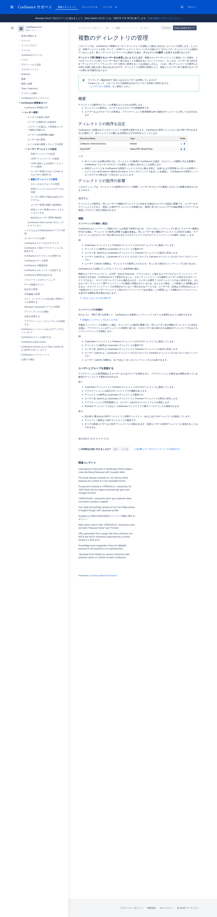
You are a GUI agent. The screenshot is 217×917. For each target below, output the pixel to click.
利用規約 (151, 907)
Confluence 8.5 (34, 27)
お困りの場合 (27, 359)
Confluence (94, 575)
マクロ (24, 59)
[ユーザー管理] (134, 27)
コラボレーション (30, 69)
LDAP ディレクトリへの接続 (45, 158)
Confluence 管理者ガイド (34, 102)
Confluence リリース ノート (35, 354)
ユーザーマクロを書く (35, 238)
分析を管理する (32, 316)
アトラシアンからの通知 (36, 311)
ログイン (192, 7)
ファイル (25, 50)
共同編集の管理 (32, 294)
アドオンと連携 (29, 93)
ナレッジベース (90, 7)
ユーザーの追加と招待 (38, 117)
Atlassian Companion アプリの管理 (42, 306)
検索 (182, 7)
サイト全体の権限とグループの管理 (45, 144)
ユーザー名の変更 (36, 139)
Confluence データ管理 (36, 260)
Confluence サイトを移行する (36, 337)
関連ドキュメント (67, 7)
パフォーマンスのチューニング (39, 279)
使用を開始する (29, 35)
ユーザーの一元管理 (100, 86)
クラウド (166, 27)
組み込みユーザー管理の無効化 (46, 217)
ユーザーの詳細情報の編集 (40, 134)
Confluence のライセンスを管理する (42, 255)
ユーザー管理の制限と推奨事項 (46, 204)
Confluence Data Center (33, 341)
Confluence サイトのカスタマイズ (41, 243)
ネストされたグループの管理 (45, 184)
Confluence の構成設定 (36, 265)
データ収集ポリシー (34, 284)
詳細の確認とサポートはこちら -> (165, 18)
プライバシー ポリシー (131, 907)
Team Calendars (29, 88)
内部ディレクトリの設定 (43, 153)
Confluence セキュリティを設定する (42, 270)
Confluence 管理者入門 (36, 107)
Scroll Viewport (110, 575)
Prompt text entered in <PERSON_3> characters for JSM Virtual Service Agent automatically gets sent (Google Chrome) (104, 489)
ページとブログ (29, 45)
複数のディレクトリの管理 (44, 179)
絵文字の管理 (31, 289)
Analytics (25, 74)
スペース (25, 40)
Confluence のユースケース (35, 98)
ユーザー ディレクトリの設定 (42, 149)
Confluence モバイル (31, 55)
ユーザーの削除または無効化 (41, 122)
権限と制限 (26, 83)
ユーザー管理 (31, 112)
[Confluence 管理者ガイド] (128, 27)
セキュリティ (166, 907)
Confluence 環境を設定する (38, 275)
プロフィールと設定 (31, 64)
